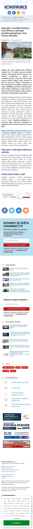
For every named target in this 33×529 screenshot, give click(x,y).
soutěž (18, 367)
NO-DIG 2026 (16, 388)
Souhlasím (16, 523)
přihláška (6, 371)
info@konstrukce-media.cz (12, 470)
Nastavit (16, 519)
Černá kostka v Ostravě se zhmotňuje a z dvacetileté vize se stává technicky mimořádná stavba (20, 290)
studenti (13, 371)
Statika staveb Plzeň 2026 (20, 382)
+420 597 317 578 (10, 466)
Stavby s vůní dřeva (16, 78)
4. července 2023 (16, 40)
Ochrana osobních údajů (7, 474)
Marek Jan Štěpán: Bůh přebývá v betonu (19, 269)
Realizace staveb (18, 17)
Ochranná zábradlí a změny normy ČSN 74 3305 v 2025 (19, 279)
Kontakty (3, 478)
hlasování (24, 367)
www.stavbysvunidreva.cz (15, 183)
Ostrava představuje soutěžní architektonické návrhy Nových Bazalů (18, 326)
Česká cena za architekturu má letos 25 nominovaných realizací (19, 340)
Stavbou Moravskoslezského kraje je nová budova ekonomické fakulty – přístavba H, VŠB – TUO (20, 333)
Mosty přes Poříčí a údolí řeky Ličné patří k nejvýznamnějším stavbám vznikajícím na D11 (20, 274)
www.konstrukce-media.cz (8, 471)
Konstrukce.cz (6, 17)
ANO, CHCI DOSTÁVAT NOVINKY (16, 245)
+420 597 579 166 (8, 468)
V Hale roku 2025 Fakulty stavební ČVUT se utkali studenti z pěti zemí (20, 346)
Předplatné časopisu (6, 476)
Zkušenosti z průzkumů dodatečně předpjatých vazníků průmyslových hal (20, 284)
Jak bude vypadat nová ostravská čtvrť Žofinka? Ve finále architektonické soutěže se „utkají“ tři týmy (20, 353)
